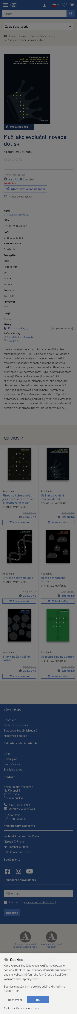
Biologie (52, 36)
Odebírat (12, 912)
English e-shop (13, 769)
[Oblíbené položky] (64, 5)
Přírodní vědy (36, 36)
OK (38, 999)
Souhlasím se (32, 902)
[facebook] (7, 871)
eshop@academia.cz (21, 808)
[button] (55, 5)
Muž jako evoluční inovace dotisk (52, 497)
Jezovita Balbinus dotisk (57, 656)
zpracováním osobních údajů (40, 902)
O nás (7, 753)
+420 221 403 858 (19, 804)
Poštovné (10, 720)
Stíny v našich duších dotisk (16, 658)
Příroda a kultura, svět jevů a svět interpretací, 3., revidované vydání (18, 498)
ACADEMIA (13, 340)
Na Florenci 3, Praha (16, 846)
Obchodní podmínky (16, 725)
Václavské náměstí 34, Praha (21, 836)
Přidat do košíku (21, 522)
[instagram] (18, 871)
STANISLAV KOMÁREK (18, 152)
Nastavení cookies (15, 735)
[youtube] (29, 871)
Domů (11, 36)
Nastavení (15, 999)
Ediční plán (10, 759)
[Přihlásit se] (45, 5)
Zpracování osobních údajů (20, 730)
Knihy (22, 36)
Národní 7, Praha (14, 841)
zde (37, 1008)
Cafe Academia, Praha (17, 852)
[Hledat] (71, 13)
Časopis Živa (12, 764)
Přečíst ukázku (19, 126)
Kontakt (9, 777)
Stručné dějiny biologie (17, 577)
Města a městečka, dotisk (53, 579)
